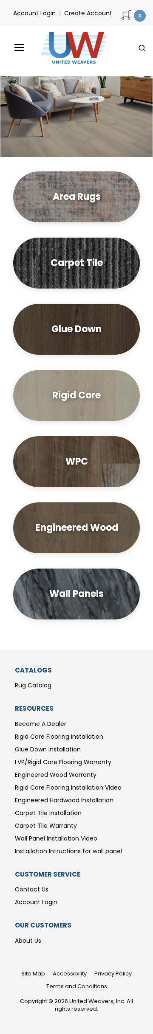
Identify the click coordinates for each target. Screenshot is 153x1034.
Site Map (33, 974)
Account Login (34, 13)
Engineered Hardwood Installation (64, 800)
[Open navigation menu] (13, 47)
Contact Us (31, 889)
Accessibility (70, 974)
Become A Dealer (40, 724)
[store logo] (71, 48)
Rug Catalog (33, 685)
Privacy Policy (113, 974)
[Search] (142, 48)
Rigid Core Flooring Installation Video (68, 787)
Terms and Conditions (76, 986)
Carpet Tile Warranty (46, 825)
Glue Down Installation (48, 749)
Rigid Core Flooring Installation (59, 736)
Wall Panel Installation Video (56, 838)
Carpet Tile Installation (48, 813)
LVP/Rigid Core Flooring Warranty (63, 762)
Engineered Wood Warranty (55, 775)
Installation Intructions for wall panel (68, 851)
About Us (28, 940)
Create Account (88, 13)
